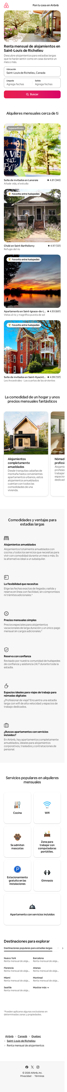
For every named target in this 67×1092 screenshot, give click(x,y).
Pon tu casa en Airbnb (46, 5)
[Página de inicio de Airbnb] (6, 5)
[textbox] (18, 84)
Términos (39, 1076)
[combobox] (32, 73)
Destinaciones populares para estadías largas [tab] (28, 948)
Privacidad (25, 1076)
